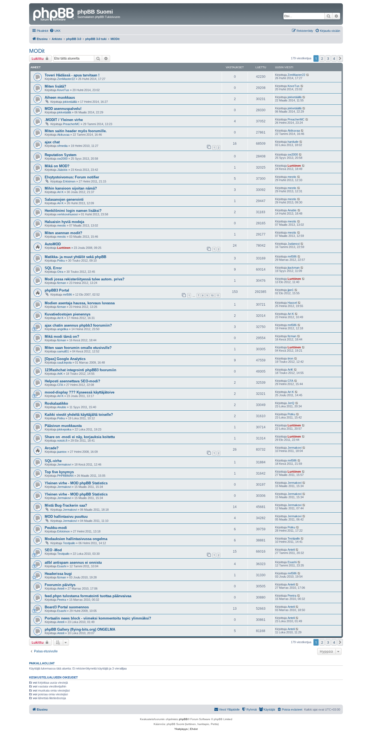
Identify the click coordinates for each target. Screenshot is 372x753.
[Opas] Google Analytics (65, 359)
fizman (61, 282)
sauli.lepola (64, 362)
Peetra (61, 599)
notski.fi (62, 440)
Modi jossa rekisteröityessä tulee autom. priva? (84, 279)
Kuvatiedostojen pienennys (67, 314)
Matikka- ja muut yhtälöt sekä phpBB (75, 257)
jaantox (62, 451)
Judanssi (294, 243)
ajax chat (52, 142)
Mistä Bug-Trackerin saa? (66, 505)
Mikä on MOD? (57, 166)
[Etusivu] (54, 13)
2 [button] (322, 58)
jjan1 (291, 290)
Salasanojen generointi (64, 199)
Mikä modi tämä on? (62, 336)
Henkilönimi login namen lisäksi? (73, 211)
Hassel (292, 302)
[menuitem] (55, 30)
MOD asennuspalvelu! (63, 109)
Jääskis (62, 169)
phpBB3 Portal (57, 290)
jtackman (294, 267)
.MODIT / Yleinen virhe (64, 120)
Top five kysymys (59, 472)
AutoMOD (53, 244)
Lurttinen (294, 165)
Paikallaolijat (42, 663)
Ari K (60, 192)
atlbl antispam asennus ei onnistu (73, 562)
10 (212, 295)
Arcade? (52, 448)
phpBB (183, 719)
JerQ (291, 403)
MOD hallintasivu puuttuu (66, 517)
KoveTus (63, 90)
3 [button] (328, 58)
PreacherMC (71, 124)
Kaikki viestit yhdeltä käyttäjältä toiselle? (79, 415)
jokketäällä (70, 101)
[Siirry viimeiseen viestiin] (308, 74)
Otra (60, 271)
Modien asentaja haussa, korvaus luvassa (80, 303)
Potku (61, 260)
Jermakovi (294, 447)
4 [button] (334, 58)
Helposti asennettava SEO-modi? (72, 381)
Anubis (292, 210)
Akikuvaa (63, 134)
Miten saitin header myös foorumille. (76, 131)
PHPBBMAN (65, 475)
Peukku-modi (56, 528)
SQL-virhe (53, 461)
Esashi (61, 566)
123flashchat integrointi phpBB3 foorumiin (80, 370)
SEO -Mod (53, 550)
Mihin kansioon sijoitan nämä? (71, 188)
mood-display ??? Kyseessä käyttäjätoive (79, 392)
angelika (62, 329)
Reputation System (61, 155)
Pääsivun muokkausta (63, 426)
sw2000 (62, 158)
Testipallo (69, 543)
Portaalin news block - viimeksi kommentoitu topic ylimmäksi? (98, 618)
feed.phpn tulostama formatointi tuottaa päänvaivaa (88, 596)
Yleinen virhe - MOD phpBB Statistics (76, 483)
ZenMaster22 (66, 78)
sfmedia (62, 145)
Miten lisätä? (55, 86)
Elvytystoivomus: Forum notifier (72, 177)
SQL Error (53, 268)
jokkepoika (64, 429)
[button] (340, 58)
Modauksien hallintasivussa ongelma (76, 539)
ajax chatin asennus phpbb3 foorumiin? (78, 325)
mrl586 (292, 256)
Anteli (291, 549)
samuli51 (63, 351)
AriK (60, 373)
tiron (290, 358)
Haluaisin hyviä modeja (64, 222)
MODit (37, 51)
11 (218, 295)
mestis (292, 176)
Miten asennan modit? (63, 233)
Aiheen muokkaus (60, 97)
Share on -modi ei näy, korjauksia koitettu (80, 437)
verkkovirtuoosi (67, 214)
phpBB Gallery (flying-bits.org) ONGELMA (80, 629)
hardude (293, 141)
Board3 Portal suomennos (67, 607)
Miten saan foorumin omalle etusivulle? (78, 348)
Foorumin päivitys (60, 585)
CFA (60, 384)
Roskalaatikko (56, 403)
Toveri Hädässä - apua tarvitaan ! (72, 75)
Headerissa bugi (58, 574)
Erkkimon (69, 181)
